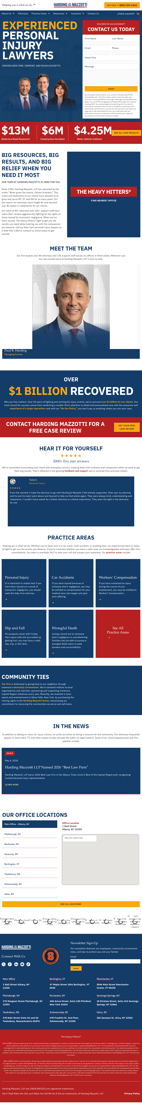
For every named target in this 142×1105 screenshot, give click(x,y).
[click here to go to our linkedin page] (16, 964)
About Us (6, 13)
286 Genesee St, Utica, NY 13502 (115, 1017)
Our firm (6, 683)
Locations (76, 13)
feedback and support (76, 470)
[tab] (29, 824)
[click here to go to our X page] (4, 964)
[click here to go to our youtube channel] (22, 964)
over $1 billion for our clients (117, 401)
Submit (111, 89)
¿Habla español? (126, 13)
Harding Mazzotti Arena (36, 700)
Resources (58, 13)
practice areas (114, 552)
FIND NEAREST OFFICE (103, 200)
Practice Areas (39, 13)
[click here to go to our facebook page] (10, 964)
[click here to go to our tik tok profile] (28, 964)
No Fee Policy (68, 408)
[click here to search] (138, 14)
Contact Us (93, 13)
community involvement (25, 687)
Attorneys (23, 13)
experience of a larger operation (27, 408)
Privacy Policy (132, 1093)
